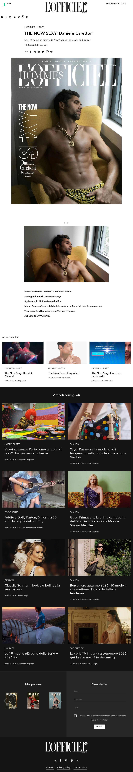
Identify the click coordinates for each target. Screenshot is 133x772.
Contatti (50, 767)
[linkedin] (14, 17)
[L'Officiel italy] (66, 7)
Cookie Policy (80, 767)
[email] (2, 17)
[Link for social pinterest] (72, 761)
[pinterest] (10, 17)
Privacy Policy (102, 720)
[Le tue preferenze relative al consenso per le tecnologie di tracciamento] (4, 4)
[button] (105, 254)
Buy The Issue (112, 4)
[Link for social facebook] (60, 761)
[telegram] (27, 17)
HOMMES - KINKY (34, 27)
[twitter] (19, 17)
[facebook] (6, 17)
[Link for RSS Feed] (77, 761)
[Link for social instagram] (66, 761)
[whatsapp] (23, 17)
